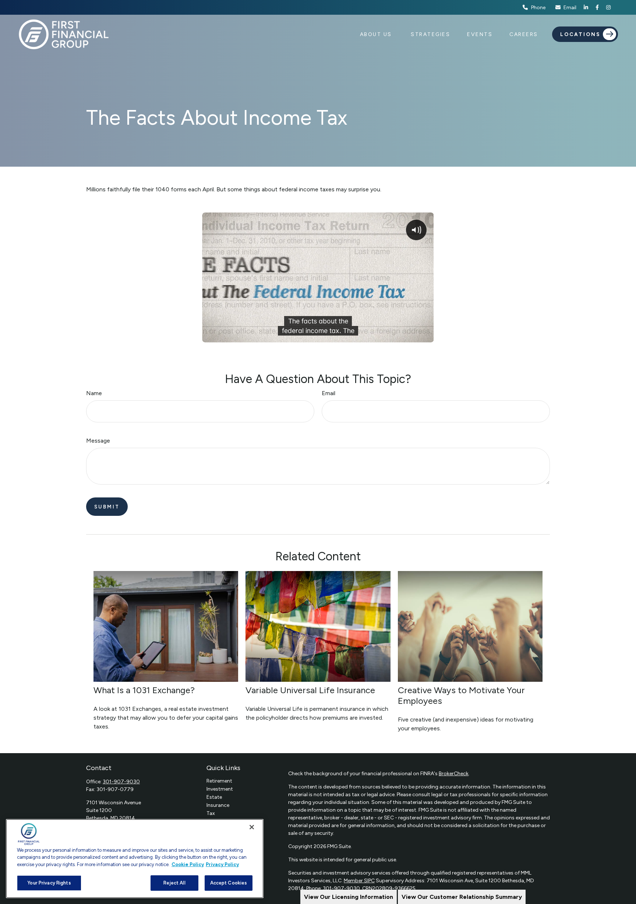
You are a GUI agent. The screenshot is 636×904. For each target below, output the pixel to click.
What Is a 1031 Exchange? (144, 690)
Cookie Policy (188, 864)
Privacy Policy (222, 864)
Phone (538, 7)
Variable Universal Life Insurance (310, 690)
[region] (135, 858)
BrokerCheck (454, 773)
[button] (377, 34)
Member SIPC (359, 881)
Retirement (219, 781)
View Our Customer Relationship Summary (462, 896)
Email (569, 7)
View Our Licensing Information (348, 896)
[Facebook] (597, 7)
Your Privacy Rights (49, 883)
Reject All (174, 883)
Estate (214, 797)
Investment (219, 789)
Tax (210, 813)
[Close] (252, 827)
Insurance (217, 805)
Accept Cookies (228, 883)
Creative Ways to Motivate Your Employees (461, 695)
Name (94, 393)
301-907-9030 (121, 782)
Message (98, 440)
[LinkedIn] (586, 7)
